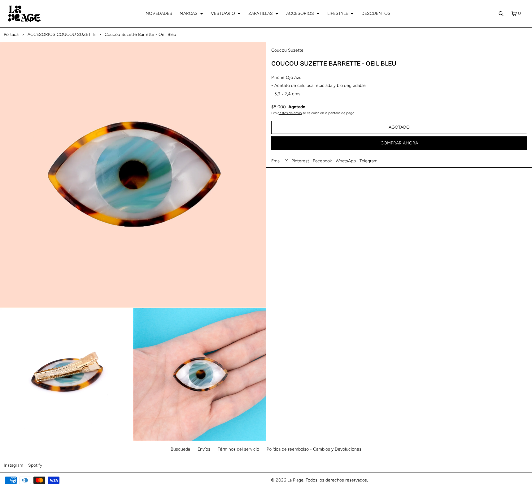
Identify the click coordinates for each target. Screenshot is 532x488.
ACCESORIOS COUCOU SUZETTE (62, 34)
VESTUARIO (223, 13)
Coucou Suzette (287, 50)
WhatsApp (346, 161)
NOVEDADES (159, 13)
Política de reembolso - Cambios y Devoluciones (314, 449)
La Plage (295, 480)
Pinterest (300, 161)
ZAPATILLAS (260, 13)
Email (276, 161)
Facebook (322, 161)
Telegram (368, 161)
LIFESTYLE (337, 13)
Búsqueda (180, 449)
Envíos (204, 449)
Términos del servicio (238, 449)
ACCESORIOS (300, 13)
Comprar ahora (399, 143)
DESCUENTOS (375, 13)
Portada (11, 34)
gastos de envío (289, 113)
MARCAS (189, 13)
